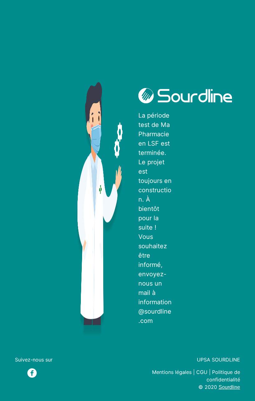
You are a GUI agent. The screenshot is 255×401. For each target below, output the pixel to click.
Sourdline (229, 387)
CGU (201, 372)
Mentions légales (172, 372)
